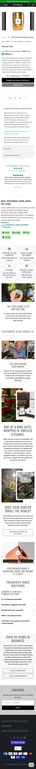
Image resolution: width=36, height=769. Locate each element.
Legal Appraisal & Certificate (12, 155)
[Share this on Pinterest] (20, 98)
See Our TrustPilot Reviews (18, 676)
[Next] (32, 21)
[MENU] (1, 5)
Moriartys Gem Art (14, 764)
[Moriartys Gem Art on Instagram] (18, 738)
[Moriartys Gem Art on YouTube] (24, 738)
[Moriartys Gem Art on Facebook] (14, 738)
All (8, 37)
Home (3, 37)
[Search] (29, 5)
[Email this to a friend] (25, 98)
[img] (18, 168)
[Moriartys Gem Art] (18, 5)
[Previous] (3, 21)
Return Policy (7, 148)
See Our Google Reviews (18, 670)
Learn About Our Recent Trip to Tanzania (18, 533)
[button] (16, 196)
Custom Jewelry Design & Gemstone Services (18, 108)
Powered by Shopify (26, 764)
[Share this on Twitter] (10, 98)
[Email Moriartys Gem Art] (11, 738)
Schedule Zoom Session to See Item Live (18, 80)
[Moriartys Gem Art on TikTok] (21, 738)
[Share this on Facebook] (15, 98)
